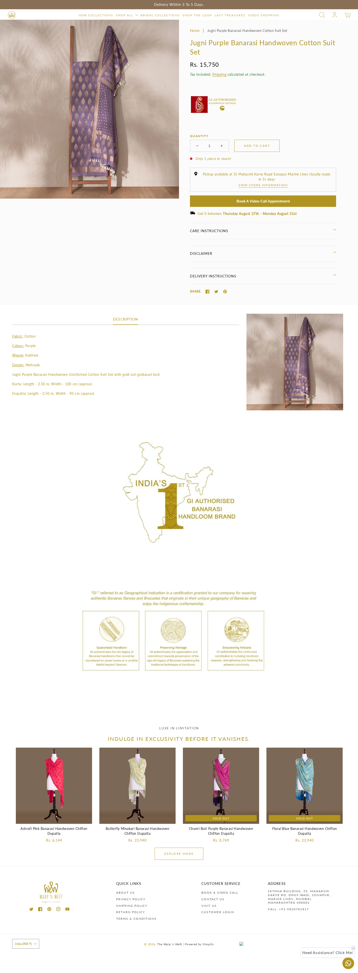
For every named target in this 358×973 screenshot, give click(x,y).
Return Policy (130, 912)
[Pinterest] (225, 292)
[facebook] (40, 910)
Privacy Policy (130, 899)
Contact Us (213, 899)
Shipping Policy (131, 906)
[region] (179, 4)
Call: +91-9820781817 (288, 909)
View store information (263, 185)
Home (195, 30)
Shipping (219, 74)
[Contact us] (348, 963)
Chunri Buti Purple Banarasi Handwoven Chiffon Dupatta (221, 830)
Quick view (54, 819)
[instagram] (58, 910)
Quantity (199, 136)
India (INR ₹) (23, 944)
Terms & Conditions (136, 918)
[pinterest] (49, 910)
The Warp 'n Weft (169, 944)
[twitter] (31, 910)
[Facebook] (207, 292)
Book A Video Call (219, 892)
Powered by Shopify (199, 944)
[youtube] (67, 910)
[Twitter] (216, 292)
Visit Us (209, 906)
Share (195, 291)
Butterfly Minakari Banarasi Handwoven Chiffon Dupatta (138, 830)
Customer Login (217, 912)
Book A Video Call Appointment (263, 201)
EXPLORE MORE (179, 853)
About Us (125, 892)
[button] (322, 15)
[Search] (322, 15)
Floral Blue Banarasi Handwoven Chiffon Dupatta (304, 830)
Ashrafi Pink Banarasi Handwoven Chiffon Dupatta (53, 830)
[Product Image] (89, 109)
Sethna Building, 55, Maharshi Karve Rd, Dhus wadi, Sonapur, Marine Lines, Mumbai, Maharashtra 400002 (299, 896)
